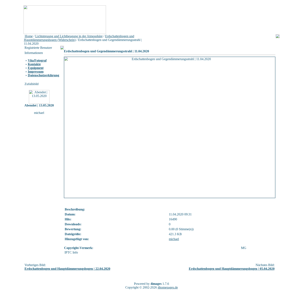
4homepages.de (168, 287)
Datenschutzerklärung (43, 75)
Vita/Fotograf (37, 60)
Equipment (35, 68)
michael (174, 239)
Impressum (35, 71)
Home (29, 36)
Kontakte (34, 64)
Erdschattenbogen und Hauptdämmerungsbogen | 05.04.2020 (232, 268)
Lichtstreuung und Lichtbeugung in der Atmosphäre (69, 36)
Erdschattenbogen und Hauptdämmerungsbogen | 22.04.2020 (67, 268)
